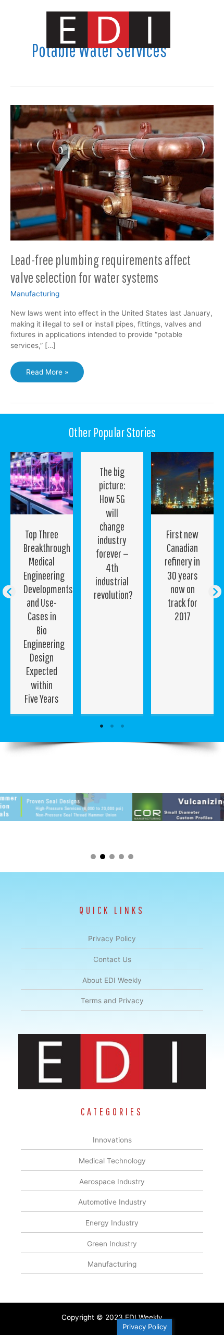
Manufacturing (34, 294)
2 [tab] (112, 726)
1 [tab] (101, 726)
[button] (9, 591)
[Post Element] (42, 583)
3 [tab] (122, 726)
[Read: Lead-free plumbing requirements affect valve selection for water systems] (112, 172)
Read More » (48, 375)
